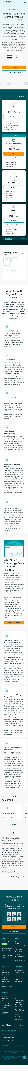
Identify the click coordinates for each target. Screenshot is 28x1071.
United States (19, 970)
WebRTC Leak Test (20, 960)
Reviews (4, 1007)
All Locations (18, 981)
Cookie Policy (19, 1017)
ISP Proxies (5, 946)
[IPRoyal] (7, 2)
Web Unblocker (6, 953)
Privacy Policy (19, 1007)
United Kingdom (19, 972)
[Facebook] (9, 1031)
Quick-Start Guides (7, 974)
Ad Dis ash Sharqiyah (11, 270)
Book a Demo (19, 1)
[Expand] (24, 1057)
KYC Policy (18, 996)
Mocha (15, 260)
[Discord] (3, 1031)
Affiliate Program (6, 1003)
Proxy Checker (19, 952)
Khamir (7, 276)
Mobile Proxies (6, 950)
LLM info (4, 1016)
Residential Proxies (7, 942)
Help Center (5, 984)
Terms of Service (19, 1004)
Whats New (5, 979)
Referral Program (6, 1005)
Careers (4, 1000)
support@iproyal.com (10, 1034)
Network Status (6, 981)
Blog (3, 970)
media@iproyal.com (9, 1041)
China (16, 979)
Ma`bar (15, 276)
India (16, 977)
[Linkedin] (12, 1031)
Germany (17, 974)
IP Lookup (18, 954)
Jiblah (6, 265)
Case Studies (5, 1010)
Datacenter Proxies (7, 948)
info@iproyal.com (9, 1037)
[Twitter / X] (6, 1031)
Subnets (4, 957)
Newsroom (5, 998)
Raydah (7, 260)
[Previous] (21, 798)
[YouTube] (15, 1031)
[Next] (25, 798)
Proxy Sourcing (19, 998)
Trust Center (18, 1019)
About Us (4, 996)
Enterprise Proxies (7, 955)
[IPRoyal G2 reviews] (14, 9)
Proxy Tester (18, 949)
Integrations (5, 977)
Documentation (6, 972)
